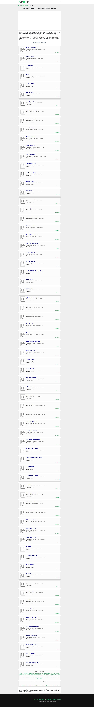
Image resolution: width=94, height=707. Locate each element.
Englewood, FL (23, 675)
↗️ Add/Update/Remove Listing (39, 42)
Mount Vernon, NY (43, 677)
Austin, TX (51, 677)
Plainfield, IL (54, 675)
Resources (56, 699)
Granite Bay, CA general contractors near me (36, 674)
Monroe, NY (38, 677)
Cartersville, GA (32, 675)
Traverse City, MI (23, 677)
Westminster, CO (54, 674)
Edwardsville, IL (44, 675)
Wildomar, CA (45, 674)
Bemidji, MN (28, 677)
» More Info (57, 52)
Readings (71, 1)
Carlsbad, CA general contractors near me (50, 673)
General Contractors (61, 1)
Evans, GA (36, 675)
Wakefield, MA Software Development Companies (41, 685)
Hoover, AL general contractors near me (26, 673)
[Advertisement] (40, 20)
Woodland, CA (50, 674)
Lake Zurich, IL (49, 675)
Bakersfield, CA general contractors (38, 673)
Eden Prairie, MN (33, 677)
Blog (67, 1)
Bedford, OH (48, 677)
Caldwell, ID (40, 675)
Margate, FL (27, 675)
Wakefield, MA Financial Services (28, 685)
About (75, 1)
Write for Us (48, 699)
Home (56, 1)
